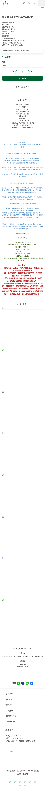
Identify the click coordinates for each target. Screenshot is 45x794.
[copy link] (31, 683)
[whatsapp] (27, 683)
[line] (18, 683)
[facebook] (22, 683)
